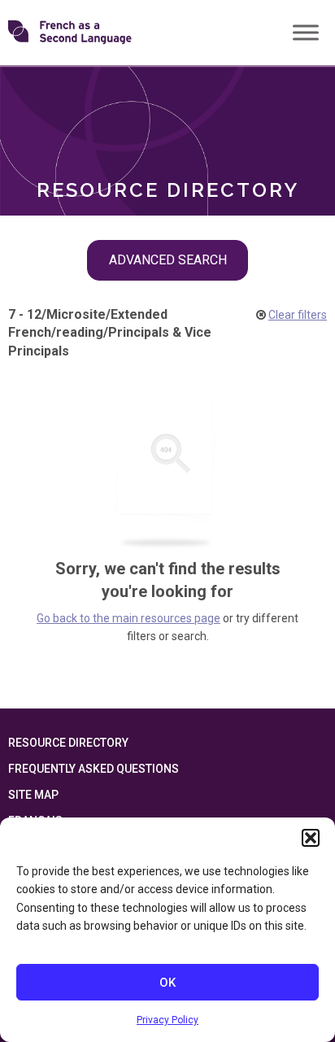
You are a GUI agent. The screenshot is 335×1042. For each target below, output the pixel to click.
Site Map (33, 794)
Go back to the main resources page (128, 618)
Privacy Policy (167, 1020)
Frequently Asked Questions (93, 768)
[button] (310, 838)
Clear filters (297, 314)
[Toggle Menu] (306, 32)
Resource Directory (68, 742)
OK (167, 982)
